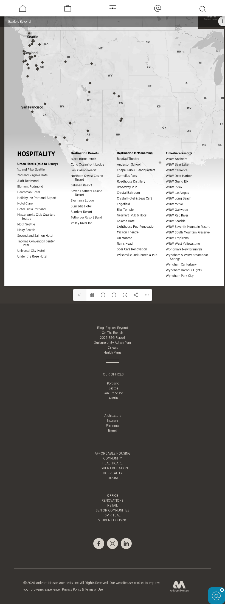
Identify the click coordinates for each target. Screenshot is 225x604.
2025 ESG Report (112, 337)
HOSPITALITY (112, 473)
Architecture (112, 415)
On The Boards (112, 332)
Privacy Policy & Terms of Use (82, 589)
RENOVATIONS (112, 500)
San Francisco (113, 393)
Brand (112, 430)
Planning (112, 425)
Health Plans (112, 352)
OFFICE (112, 495)
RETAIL (112, 505)
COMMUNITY (112, 458)
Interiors (112, 420)
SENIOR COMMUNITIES (113, 510)
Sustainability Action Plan (112, 342)
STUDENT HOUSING (112, 520)
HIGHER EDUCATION (112, 468)
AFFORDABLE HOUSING (113, 453)
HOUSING (112, 478)
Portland (113, 383)
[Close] (222, 590)
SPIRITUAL (112, 515)
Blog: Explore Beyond (112, 328)
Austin (113, 398)
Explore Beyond (19, 21)
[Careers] (67, 8)
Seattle (113, 388)
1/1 (79, 295)
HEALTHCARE (112, 463)
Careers (113, 347)
